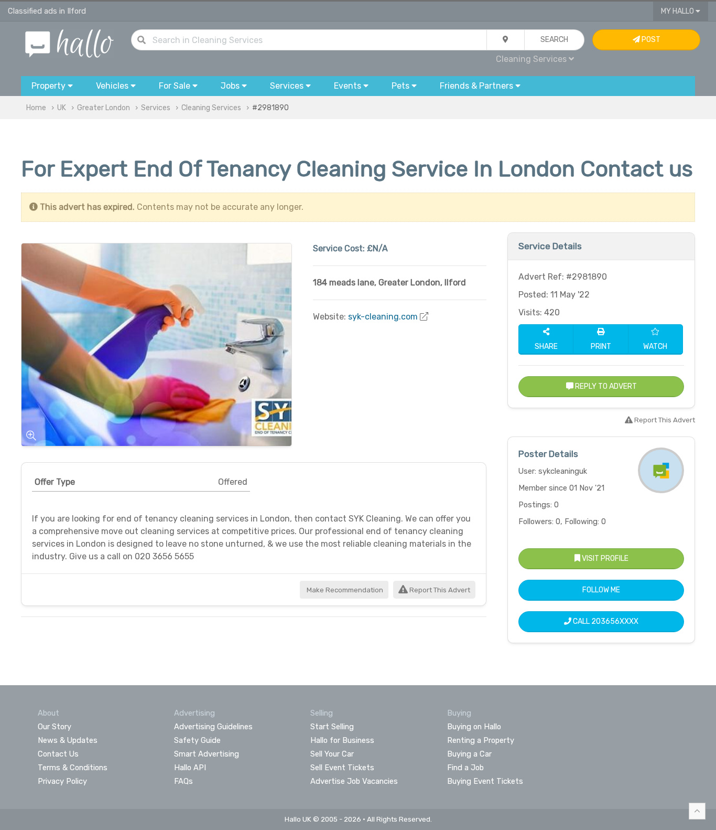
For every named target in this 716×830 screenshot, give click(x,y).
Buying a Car (469, 754)
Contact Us (58, 754)
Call (604, 621)
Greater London (103, 107)
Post (650, 39)
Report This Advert (439, 590)
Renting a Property (480, 740)
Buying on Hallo (474, 726)
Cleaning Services (211, 107)
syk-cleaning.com (383, 317)
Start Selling (332, 726)
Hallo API (190, 767)
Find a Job (465, 767)
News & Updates (67, 740)
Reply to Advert (605, 386)
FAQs (183, 781)
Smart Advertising (206, 754)
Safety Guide (197, 740)
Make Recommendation (344, 590)
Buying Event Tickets (485, 781)
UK (61, 107)
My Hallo (678, 11)
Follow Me (601, 590)
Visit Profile (604, 558)
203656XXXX (614, 621)
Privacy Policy (62, 781)
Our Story (54, 726)
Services (155, 107)
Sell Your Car (332, 754)
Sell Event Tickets (342, 767)
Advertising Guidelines (213, 726)
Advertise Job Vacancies (354, 781)
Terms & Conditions (72, 767)
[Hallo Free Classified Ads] (69, 43)
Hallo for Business (342, 740)
